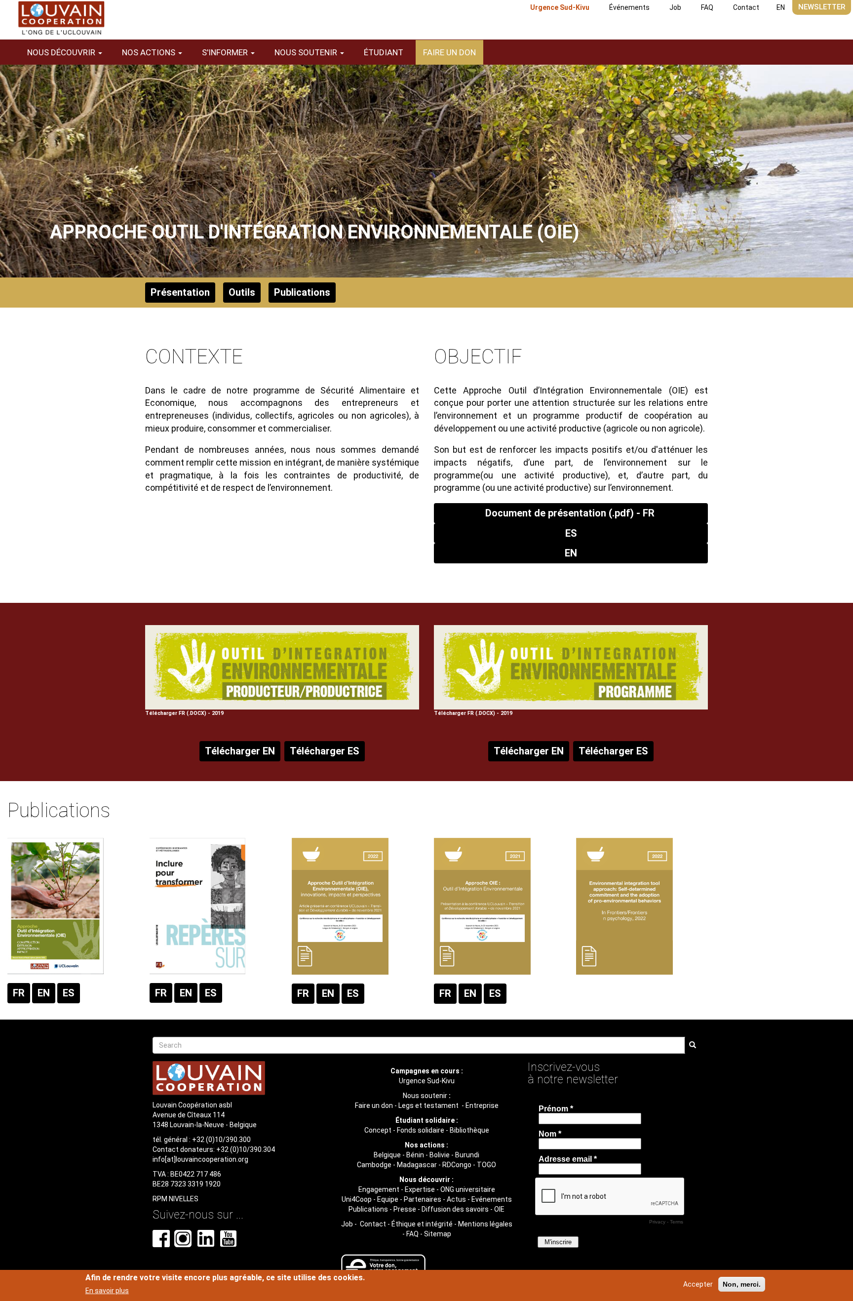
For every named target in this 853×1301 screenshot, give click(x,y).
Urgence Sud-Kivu (559, 7)
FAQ (707, 7)
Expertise (420, 1189)
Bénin (415, 1155)
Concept (377, 1130)
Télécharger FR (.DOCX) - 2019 (184, 713)
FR (19, 993)
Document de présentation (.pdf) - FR (571, 513)
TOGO (486, 1165)
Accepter (698, 1284)
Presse (404, 1209)
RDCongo (456, 1165)
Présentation (180, 292)
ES (571, 533)
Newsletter (821, 6)
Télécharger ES (324, 751)
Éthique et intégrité (422, 1224)
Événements (629, 7)
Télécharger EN (240, 751)
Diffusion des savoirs (455, 1209)
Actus (456, 1199)
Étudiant (383, 52)
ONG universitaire (467, 1189)
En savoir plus (107, 1291)
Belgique (387, 1155)
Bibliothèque (469, 1130)
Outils (242, 292)
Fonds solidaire (420, 1130)
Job (675, 7)
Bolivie (439, 1155)
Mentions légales (485, 1224)
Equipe (387, 1199)
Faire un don (449, 52)
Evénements (491, 1199)
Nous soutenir (425, 1096)
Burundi (467, 1155)
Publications (302, 292)
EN (780, 7)
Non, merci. (742, 1284)
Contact (746, 7)
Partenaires (422, 1199)
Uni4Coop (357, 1199)
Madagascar (417, 1165)
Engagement (378, 1189)
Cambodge (374, 1165)
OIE (499, 1209)
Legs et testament (429, 1105)
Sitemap (437, 1234)
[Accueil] (61, 18)
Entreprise (482, 1105)
